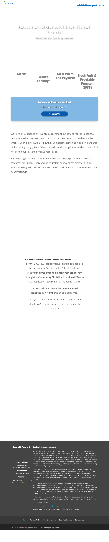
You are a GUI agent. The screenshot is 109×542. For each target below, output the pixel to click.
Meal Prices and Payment (65, 76)
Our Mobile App (65, 520)
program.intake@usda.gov (50, 506)
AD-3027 (60, 485)
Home (25, 520)
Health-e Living (49, 520)
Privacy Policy (54, 528)
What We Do (35, 520)
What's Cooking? (43, 79)
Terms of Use (43, 528)
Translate (28, 483)
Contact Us (82, 5)
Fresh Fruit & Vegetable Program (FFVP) (87, 81)
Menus (22, 74)
